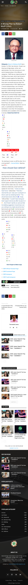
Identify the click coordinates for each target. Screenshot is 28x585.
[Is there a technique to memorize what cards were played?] (5, 487)
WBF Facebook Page (9, 271)
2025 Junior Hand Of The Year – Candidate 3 (7, 421)
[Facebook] (3, 33)
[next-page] (5, 361)
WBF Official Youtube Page (11, 268)
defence (7, 285)
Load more (13, 402)
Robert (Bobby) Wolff (15, 287)
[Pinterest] (10, 33)
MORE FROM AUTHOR (19, 335)
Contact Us (20, 580)
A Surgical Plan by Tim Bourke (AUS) (20, 306)
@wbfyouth (14, 448)
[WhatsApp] (13, 33)
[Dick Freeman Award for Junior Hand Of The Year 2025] (5, 396)
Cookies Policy (9, 580)
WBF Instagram (7, 274)
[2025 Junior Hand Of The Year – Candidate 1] (5, 355)
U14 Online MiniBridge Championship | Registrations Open (20, 436)
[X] (6, 33)
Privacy (14, 580)
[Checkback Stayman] (5, 495)
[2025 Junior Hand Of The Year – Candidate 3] (5, 340)
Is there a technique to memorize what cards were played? (17, 487)
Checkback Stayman (16, 493)
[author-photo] (14, 322)
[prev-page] (3, 361)
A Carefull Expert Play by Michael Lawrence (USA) (7, 307)
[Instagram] (11, 574)
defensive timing (5, 287)
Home (2, 5)
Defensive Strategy (15, 285)
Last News (17, 432)
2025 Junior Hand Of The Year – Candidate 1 (7, 436)
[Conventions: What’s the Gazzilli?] (5, 502)
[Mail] (14, 328)
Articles (6, 5)
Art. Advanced (13, 5)
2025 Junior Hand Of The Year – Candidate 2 (20, 421)
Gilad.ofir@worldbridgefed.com (17, 564)
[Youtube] (20, 574)
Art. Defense (14, 21)
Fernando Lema (5, 28)
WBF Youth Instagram (9, 277)
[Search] (26, 2)
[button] (2, 2)
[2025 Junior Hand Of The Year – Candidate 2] (5, 348)
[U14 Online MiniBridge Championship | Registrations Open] (21, 429)
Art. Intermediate (21, 21)
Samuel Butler (15, 163)
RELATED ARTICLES (7, 335)
